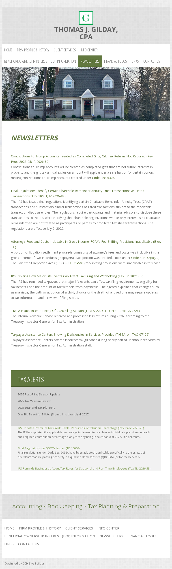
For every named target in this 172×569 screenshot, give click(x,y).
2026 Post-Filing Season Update (39, 394)
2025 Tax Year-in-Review (34, 401)
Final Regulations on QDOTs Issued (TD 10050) (49, 448)
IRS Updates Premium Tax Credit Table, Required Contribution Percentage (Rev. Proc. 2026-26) (81, 428)
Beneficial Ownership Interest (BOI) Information (40, 61)
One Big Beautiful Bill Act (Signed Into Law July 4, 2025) (53, 414)
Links (135, 61)
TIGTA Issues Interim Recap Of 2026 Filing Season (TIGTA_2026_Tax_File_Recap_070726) (75, 311)
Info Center (89, 50)
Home (8, 50)
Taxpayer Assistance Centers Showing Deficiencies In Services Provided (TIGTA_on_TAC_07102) (80, 334)
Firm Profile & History (33, 50)
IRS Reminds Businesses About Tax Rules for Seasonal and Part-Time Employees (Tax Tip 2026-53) (84, 468)
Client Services (65, 50)
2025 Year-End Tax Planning (36, 408)
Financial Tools (115, 61)
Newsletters (90, 61)
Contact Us (151, 61)
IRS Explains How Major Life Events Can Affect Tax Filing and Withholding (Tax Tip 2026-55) (77, 276)
